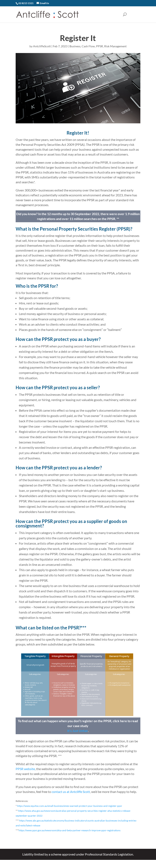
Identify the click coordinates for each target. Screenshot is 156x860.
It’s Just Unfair (77, 731)
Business (74, 46)
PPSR (99, 46)
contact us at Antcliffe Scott (71, 792)
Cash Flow (88, 46)
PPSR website (25, 769)
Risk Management (115, 46)
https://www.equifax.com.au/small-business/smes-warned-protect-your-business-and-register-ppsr (69, 805)
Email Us (44, 3)
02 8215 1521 (26, 3)
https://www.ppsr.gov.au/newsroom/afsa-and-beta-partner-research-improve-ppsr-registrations (69, 830)
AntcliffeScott (42, 46)
